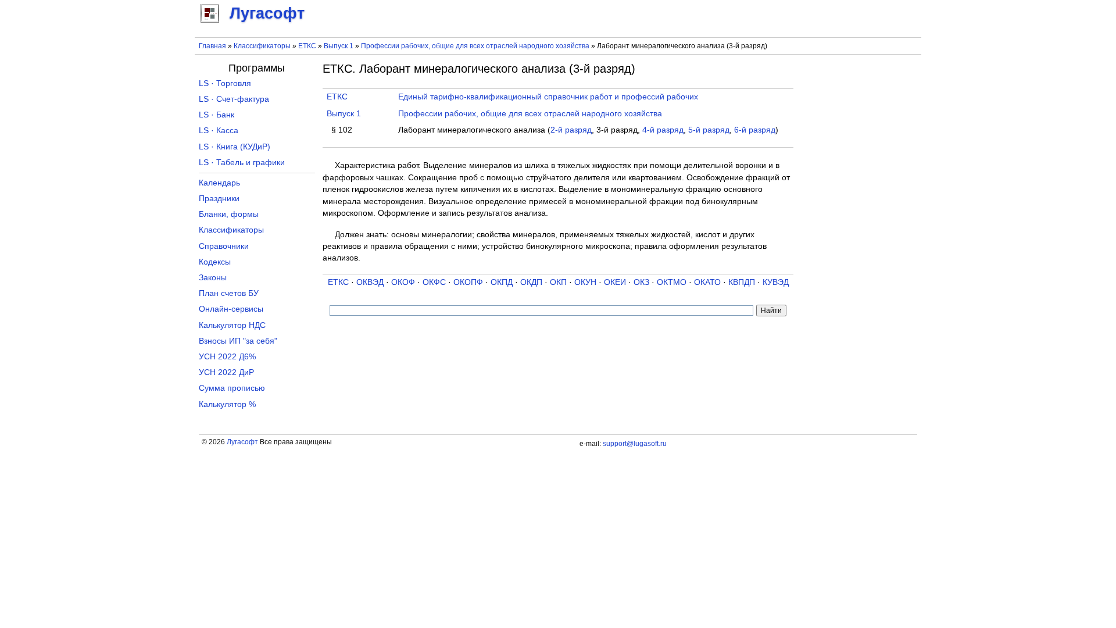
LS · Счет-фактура (234, 99)
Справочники (224, 246)
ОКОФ (403, 282)
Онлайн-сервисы (231, 309)
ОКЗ (641, 282)
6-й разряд (754, 130)
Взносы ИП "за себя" (238, 341)
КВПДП (741, 282)
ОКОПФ (468, 282)
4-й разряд (663, 130)
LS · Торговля (225, 83)
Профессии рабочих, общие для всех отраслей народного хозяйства (475, 46)
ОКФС (434, 282)
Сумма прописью (232, 388)
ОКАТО (707, 282)
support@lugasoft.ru (635, 444)
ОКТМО (671, 282)
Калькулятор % (227, 404)
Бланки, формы (229, 214)
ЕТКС (307, 46)
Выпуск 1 (338, 46)
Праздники (219, 198)
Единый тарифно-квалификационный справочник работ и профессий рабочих (548, 96)
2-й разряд (571, 130)
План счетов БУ (229, 293)
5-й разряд (708, 130)
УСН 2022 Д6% (227, 356)
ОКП (558, 282)
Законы (213, 277)
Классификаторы (262, 46)
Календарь (219, 183)
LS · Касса (218, 130)
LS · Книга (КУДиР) (234, 146)
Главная (212, 46)
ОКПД (502, 282)
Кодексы (215, 262)
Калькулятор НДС (232, 325)
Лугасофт (242, 442)
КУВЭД (776, 282)
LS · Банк (216, 114)
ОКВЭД (370, 282)
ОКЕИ (615, 282)
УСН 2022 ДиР (226, 372)
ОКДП (531, 282)
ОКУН (585, 282)
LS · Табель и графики (242, 162)
